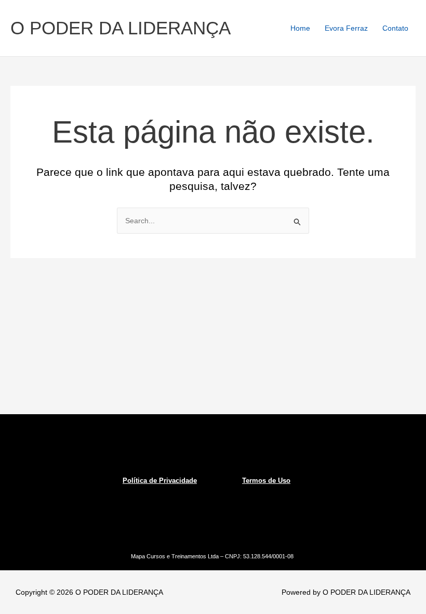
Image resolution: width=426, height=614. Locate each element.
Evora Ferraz (346, 28)
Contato (395, 28)
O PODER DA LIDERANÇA (120, 28)
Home (300, 28)
